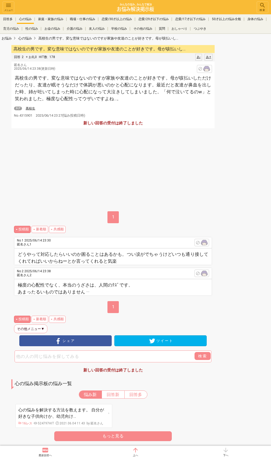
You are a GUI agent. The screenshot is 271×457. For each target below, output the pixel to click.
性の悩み (31, 28)
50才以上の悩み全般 (226, 19)
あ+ (208, 57)
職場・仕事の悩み (82, 19)
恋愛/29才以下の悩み (153, 19)
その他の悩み (142, 28)
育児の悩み (11, 28)
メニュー (8, 10)
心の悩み (25, 19)
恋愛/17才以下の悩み (190, 19)
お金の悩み (52, 28)
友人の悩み (97, 28)
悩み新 (90, 394)
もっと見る (113, 435)
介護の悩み (75, 28)
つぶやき (200, 28)
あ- (199, 57)
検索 (262, 10)
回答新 (113, 394)
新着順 (41, 229)
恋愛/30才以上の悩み (117, 19)
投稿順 (24, 229)
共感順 (58, 229)
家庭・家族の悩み (51, 19)
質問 (162, 28)
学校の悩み (119, 28)
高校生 (30, 108)
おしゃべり (179, 28)
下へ (225, 455)
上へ (135, 455)
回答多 (8, 19)
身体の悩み (255, 19)
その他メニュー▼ (30, 329)
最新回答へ (45, 455)
